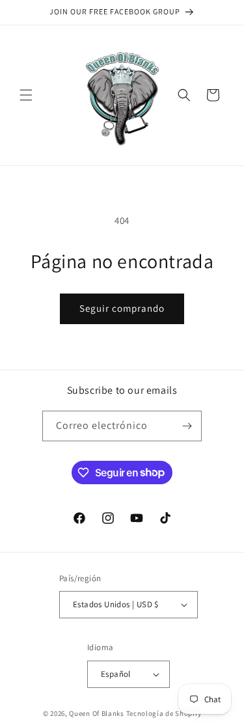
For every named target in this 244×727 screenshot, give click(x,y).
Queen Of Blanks (96, 713)
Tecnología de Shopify (164, 713)
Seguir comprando (122, 308)
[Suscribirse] (186, 426)
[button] (26, 95)
